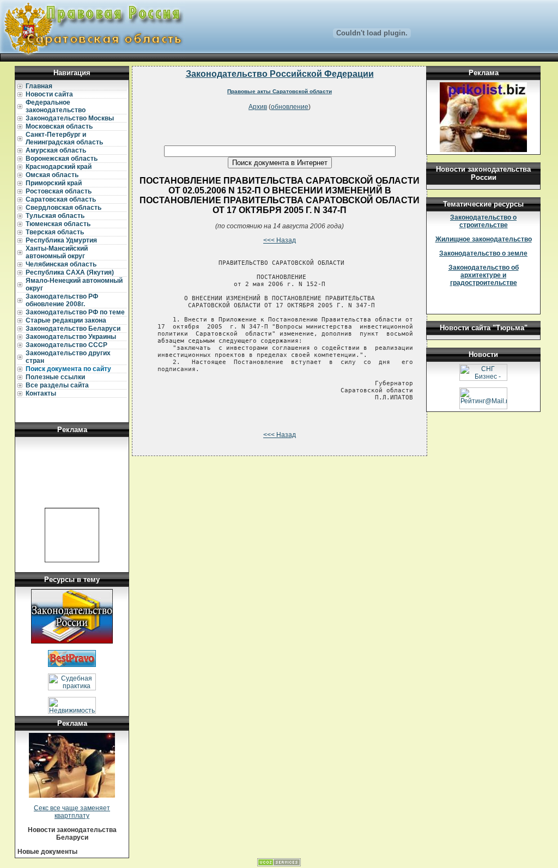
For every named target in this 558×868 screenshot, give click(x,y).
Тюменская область (58, 224)
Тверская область (55, 232)
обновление (289, 107)
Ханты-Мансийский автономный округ (57, 252)
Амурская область (56, 150)
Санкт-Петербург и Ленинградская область (64, 138)
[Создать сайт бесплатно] (279, 864)
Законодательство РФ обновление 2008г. (62, 300)
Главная (39, 86)
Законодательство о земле (483, 253)
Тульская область (55, 216)
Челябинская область (61, 264)
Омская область (52, 175)
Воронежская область (62, 158)
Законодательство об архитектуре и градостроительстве (483, 275)
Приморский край (54, 183)
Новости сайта (49, 94)
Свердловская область (63, 207)
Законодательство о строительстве (483, 221)
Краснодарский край (59, 167)
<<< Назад (279, 240)
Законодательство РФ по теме (75, 312)
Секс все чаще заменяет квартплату (72, 812)
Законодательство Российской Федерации (280, 73)
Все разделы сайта (57, 385)
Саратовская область (61, 199)
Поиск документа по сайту (68, 369)
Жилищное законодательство (483, 239)
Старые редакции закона (66, 320)
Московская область (59, 126)
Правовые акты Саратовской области (279, 91)
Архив (257, 107)
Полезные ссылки (55, 377)
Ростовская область (59, 191)
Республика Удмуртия (61, 240)
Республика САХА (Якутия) (70, 272)
